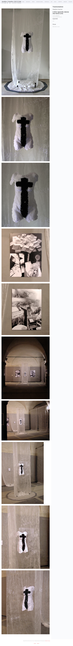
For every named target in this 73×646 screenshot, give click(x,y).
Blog (55, 1)
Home (23, 1)
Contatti (60, 1)
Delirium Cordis (39, 1)
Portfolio (47, 1)
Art (51, 1)
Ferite (33, 1)
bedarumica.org (47, 640)
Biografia (28, 1)
